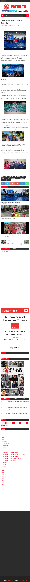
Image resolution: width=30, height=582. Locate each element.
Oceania (3, 425)
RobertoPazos (23, 178)
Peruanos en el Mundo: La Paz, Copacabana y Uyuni (14, 454)
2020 (3, 470)
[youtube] (27, 1)
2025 (3, 434)
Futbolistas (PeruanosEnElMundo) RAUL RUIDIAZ (18, 401)
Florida (11, 176)
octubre (5, 445)
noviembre (5, 443)
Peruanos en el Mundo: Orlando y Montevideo (10, 202)
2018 (3, 474)
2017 (3, 476)
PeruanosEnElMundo (11, 178)
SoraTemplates (10, 580)
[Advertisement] (15, 291)
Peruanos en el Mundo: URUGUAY (8, 218)
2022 (3, 439)
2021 (3, 468)
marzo (4, 464)
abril (4, 462)
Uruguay (9, 180)
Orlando (23, 176)
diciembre (5, 441)
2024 (3, 435)
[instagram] (28, 1)
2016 (3, 478)
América (6, 176)
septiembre (5, 447)
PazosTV (3, 178)
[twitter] (25, 1)
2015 (3, 480)
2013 (3, 484)
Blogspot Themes (23, 580)
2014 (3, 482)
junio (4, 449)
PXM (17, 178)
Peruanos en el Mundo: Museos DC (10, 452)
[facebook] (24, 1)
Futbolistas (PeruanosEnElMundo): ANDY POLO (18, 407)
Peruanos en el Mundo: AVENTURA (10, 456)
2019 (3, 472)
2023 (3, 437)
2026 (3, 432)
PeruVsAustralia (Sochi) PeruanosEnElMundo (17, 413)
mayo (4, 451)
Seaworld (3, 180)
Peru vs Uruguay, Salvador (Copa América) (10, 234)
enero (4, 466)
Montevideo (17, 176)
